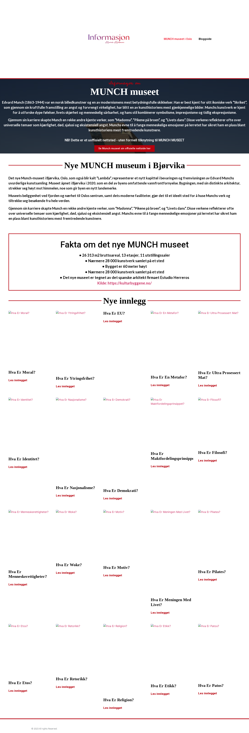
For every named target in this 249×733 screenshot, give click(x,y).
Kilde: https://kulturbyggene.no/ (124, 283)
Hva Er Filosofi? (212, 452)
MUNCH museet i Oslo (178, 39)
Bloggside (205, 39)
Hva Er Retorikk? (71, 679)
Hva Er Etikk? (163, 686)
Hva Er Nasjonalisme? (75, 488)
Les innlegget (17, 380)
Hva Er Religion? (118, 700)
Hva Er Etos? (20, 683)
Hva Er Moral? (21, 372)
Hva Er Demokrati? (120, 490)
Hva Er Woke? (69, 565)
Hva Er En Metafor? (169, 377)
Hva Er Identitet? (23, 459)
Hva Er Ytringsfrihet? (75, 378)
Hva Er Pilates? (212, 572)
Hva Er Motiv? (116, 567)
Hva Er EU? (114, 313)
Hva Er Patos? (211, 685)
